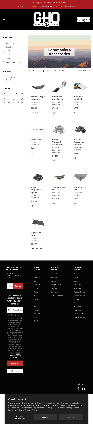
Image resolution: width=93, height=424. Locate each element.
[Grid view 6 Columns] (52, 70)
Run (35, 306)
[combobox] (9, 310)
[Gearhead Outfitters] (46, 19)
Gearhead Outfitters (18, 387)
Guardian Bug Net (80, 188)
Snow (36, 303)
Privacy (77, 299)
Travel (36, 310)
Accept (45, 417)
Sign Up (18, 286)
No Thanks (15, 370)
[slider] (4, 99)
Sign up (15, 363)
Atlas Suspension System (36, 190)
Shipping (55, 277)
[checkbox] (14, 43)
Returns (54, 281)
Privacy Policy (31, 410)
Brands (37, 314)
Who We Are (56, 274)
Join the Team (67, 6)
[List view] (38, 70)
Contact (54, 292)
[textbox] (8, 94)
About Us (23, 6)
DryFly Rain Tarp (36, 233)
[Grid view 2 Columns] (41, 70)
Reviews (77, 310)
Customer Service (49, 6)
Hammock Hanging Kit (57, 97)
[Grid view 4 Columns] (46, 70)
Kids (35, 281)
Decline (70, 417)
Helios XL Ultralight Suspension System (57, 143)
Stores (33, 6)
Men (35, 274)
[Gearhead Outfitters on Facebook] (78, 390)
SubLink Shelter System (59, 188)
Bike (36, 295)
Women (37, 277)
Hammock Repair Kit (78, 97)
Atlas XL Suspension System (79, 142)
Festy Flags (36, 139)
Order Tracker (57, 295)
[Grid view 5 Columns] (49, 70)
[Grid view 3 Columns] (44, 70)
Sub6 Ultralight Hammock (38, 97)
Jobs (76, 281)
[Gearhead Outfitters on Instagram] (83, 390)
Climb (36, 299)
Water (36, 292)
